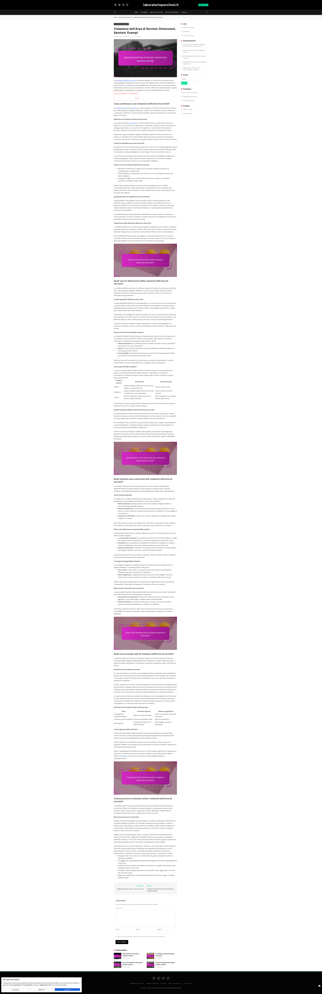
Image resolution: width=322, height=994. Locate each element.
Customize (15, 989)
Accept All (67, 989)
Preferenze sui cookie (137, 983)
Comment (119, 908)
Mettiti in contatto (172, 12)
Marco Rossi (118, 36)
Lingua (183, 12)
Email (138, 929)
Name (118, 929)
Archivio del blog (156, 12)
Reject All (42, 989)
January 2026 (187, 113)
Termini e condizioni (152, 983)
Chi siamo (144, 12)
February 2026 (187, 109)
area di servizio (132, 80)
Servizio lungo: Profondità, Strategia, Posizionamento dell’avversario (194, 45)
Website (159, 929)
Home (136, 12)
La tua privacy (187, 983)
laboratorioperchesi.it (161, 5)
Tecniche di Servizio (189, 101)
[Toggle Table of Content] (136, 98)
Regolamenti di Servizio (190, 96)
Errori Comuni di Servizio (121, 24)
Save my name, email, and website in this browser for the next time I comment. (141, 936)
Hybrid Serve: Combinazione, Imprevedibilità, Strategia (191, 68)
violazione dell (122, 80)
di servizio (133, 108)
